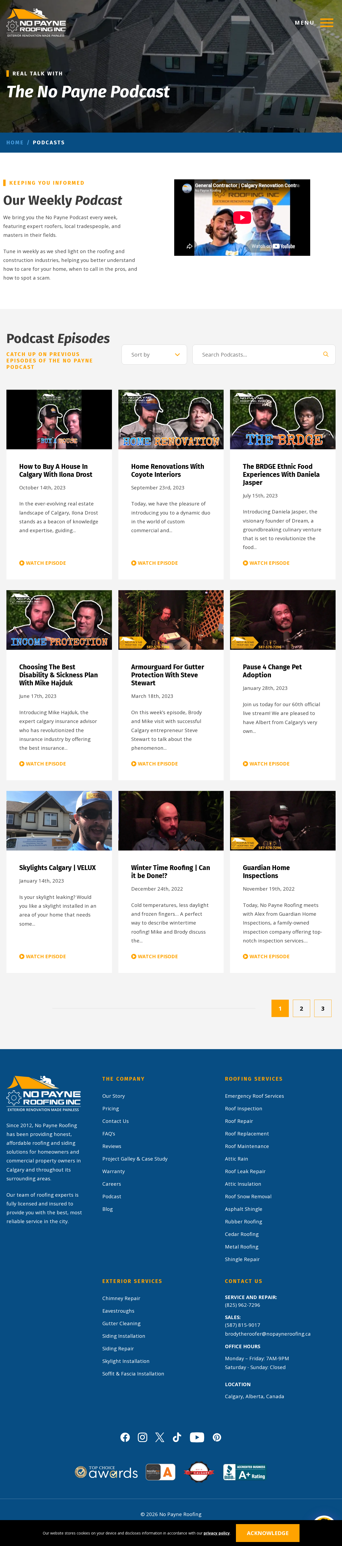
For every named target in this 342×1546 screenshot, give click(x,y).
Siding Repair (118, 1348)
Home (15, 142)
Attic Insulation (243, 1183)
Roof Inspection (243, 1108)
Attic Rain (236, 1158)
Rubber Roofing (243, 1221)
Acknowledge (268, 1533)
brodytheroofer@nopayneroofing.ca (268, 1333)
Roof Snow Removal (248, 1196)
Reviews (111, 1146)
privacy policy (217, 1533)
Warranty (113, 1171)
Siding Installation (123, 1335)
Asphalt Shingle (243, 1208)
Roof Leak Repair (245, 1171)
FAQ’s (108, 1133)
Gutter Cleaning (121, 1323)
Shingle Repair (242, 1259)
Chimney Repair (121, 1298)
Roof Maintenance (247, 1146)
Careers (111, 1183)
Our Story (113, 1095)
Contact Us (115, 1121)
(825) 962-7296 (242, 1304)
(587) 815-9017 (242, 1324)
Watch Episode (46, 563)
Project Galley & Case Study (135, 1158)
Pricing (110, 1108)
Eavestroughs (118, 1310)
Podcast (111, 1196)
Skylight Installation (126, 1361)
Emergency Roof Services (254, 1095)
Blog (107, 1208)
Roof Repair (239, 1121)
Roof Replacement (247, 1133)
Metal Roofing (241, 1246)
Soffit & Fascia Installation (133, 1373)
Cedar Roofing (242, 1234)
